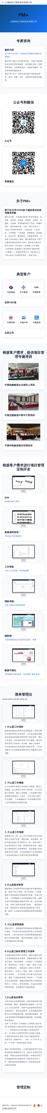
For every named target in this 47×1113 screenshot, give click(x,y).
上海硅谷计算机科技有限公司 (18, 2)
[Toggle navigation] (42, 2)
